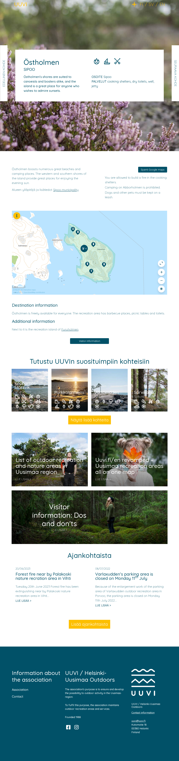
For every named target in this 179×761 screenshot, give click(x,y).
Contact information (143, 712)
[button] (136, 4)
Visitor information (89, 341)
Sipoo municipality (66, 190)
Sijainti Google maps (152, 169)
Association (20, 690)
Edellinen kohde (4, 73)
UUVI (20, 4)
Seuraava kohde (175, 73)
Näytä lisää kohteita (90, 420)
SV (151, 4)
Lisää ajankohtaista (89, 624)
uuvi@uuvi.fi (138, 721)
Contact (17, 696)
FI (141, 4)
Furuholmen (69, 329)
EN (162, 4)
